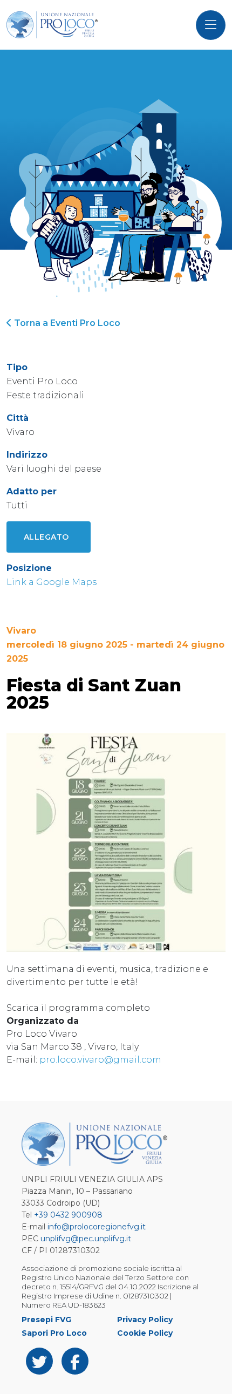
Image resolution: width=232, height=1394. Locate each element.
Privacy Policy (145, 1319)
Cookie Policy (145, 1333)
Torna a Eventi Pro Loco (66, 323)
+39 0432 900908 (68, 1215)
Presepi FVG (46, 1319)
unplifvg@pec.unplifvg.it (85, 1238)
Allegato (46, 537)
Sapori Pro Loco (54, 1333)
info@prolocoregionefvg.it (96, 1227)
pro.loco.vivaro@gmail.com (99, 1060)
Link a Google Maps (51, 582)
